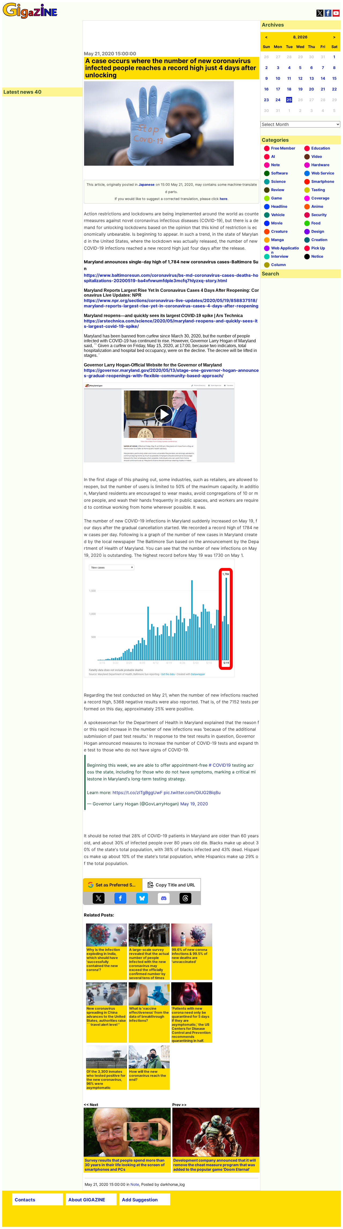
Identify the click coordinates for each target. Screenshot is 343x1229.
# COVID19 (220, 765)
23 (266, 99)
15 (334, 78)
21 (323, 89)
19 (300, 89)
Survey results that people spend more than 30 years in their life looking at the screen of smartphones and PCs (125, 1165)
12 (300, 78)
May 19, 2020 (194, 803)
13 (312, 78)
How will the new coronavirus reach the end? (147, 1076)
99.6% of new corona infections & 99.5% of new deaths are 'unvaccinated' (189, 956)
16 (266, 89)
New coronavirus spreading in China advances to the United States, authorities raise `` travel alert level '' (106, 1016)
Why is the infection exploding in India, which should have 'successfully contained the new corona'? (103, 960)
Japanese (147, 185)
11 (289, 78)
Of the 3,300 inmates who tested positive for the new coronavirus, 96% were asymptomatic (106, 1080)
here (224, 199)
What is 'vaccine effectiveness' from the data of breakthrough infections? (149, 1014)
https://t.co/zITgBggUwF (137, 792)
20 (311, 89)
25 (289, 99)
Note (135, 1184)
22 (334, 89)
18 (289, 89)
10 (278, 78)
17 (278, 89)
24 (277, 99)
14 (323, 78)
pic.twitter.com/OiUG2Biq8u (192, 792)
